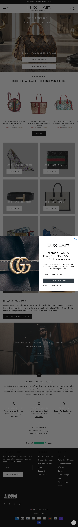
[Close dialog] (76, 238)
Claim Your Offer (58, 281)
